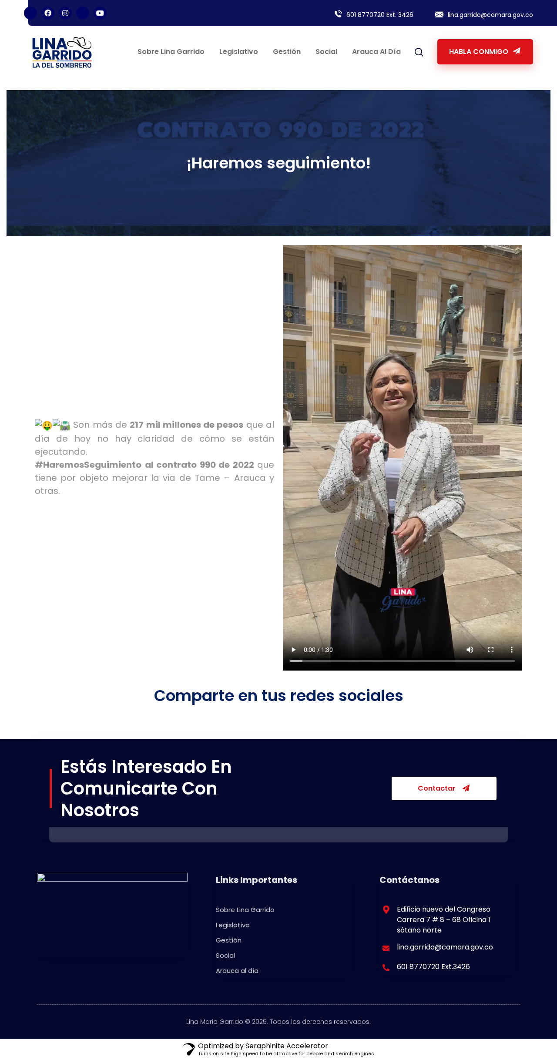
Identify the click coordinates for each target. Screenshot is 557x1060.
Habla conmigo (479, 52)
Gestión (287, 52)
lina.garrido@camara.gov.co (490, 14)
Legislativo (238, 52)
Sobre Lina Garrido (171, 52)
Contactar (437, 788)
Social (326, 52)
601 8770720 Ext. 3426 (379, 14)
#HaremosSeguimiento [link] (88, 465)
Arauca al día (376, 52)
